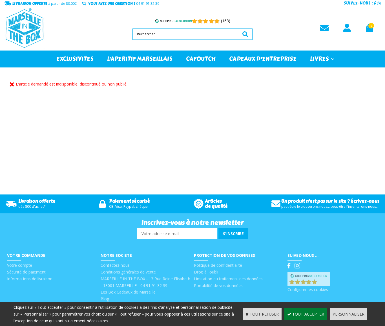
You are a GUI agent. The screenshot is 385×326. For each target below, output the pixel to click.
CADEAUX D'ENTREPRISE (263, 58)
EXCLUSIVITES (75, 58)
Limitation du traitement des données (228, 278)
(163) (225, 20)
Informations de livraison (29, 278)
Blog (105, 298)
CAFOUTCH (201, 58)
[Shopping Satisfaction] (173, 21)
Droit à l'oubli (206, 272)
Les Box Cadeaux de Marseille (128, 292)
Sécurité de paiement (26, 272)
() (323, 282)
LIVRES (319, 58)
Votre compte (19, 265)
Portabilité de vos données (218, 285)
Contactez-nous (115, 265)
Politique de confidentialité (218, 265)
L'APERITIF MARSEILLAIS (139, 58)
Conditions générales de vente (128, 272)
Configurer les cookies (307, 289)
